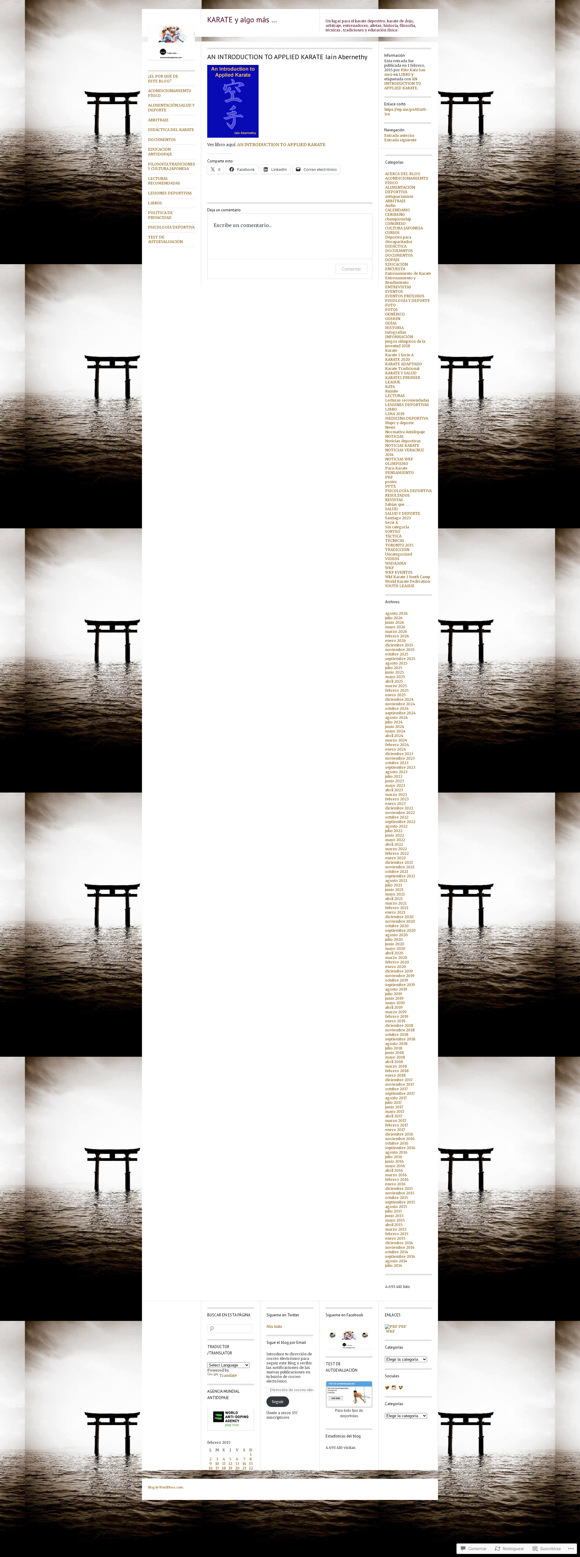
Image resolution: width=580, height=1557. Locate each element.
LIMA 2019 (394, 414)
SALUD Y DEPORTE (402, 513)
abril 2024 (394, 735)
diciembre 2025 (399, 645)
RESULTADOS (397, 495)
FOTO (390, 305)
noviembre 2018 (400, 1030)
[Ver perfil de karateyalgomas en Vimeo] (400, 1387)
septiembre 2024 (400, 713)
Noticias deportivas (403, 441)
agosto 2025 (396, 663)
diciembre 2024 (399, 699)
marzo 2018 (396, 1066)
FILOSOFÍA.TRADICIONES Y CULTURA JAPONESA (171, 166)
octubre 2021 (396, 871)
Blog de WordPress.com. (166, 1487)
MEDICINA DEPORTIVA (406, 418)
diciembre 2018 (399, 1025)
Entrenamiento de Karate (408, 273)
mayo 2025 (395, 676)
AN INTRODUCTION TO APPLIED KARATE (281, 144)
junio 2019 (394, 998)
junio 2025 (394, 672)
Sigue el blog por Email (286, 1342)
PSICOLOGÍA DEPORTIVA (171, 227)
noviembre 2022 (400, 812)
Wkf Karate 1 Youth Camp (407, 577)
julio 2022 (393, 830)
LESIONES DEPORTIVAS (170, 193)
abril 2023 (394, 790)
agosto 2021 (396, 880)
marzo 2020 (396, 957)
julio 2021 (393, 885)
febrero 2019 (396, 1016)
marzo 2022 (396, 849)
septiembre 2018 (400, 1039)
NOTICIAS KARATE (402, 445)
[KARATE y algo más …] (171, 59)
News (390, 427)
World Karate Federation (407, 581)
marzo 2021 (396, 903)
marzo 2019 (396, 1012)
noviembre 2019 (399, 975)
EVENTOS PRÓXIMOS (404, 296)
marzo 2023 (396, 794)
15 (251, 1463)
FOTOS (391, 309)
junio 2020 (394, 944)
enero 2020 (395, 966)
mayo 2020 (395, 948)
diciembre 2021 (399, 862)
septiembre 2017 (400, 1093)
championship (398, 219)
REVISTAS (394, 500)
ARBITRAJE (158, 120)
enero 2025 (395, 695)
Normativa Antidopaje (405, 432)
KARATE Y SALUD (401, 373)
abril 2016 (394, 1170)
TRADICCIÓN (397, 549)
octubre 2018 (396, 1034)
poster (391, 481)
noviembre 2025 (400, 649)
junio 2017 (394, 1107)
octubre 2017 (396, 1089)
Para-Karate (396, 468)
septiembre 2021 (400, 876)
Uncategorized (398, 554)
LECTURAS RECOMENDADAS (164, 181)
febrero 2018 (397, 1070)
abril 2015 (394, 1224)
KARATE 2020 (397, 359)
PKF (389, 477)
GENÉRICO (395, 314)
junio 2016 (394, 1161)
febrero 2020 (397, 962)
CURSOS (392, 232)
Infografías (395, 332)
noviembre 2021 (399, 867)
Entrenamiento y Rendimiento (400, 280)
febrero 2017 (396, 1125)
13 (237, 1463)
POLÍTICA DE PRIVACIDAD (160, 215)
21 (244, 1468)
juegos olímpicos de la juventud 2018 (405, 343)
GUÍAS (391, 323)
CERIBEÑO (395, 214)
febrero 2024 (397, 744)
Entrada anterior (399, 135)
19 (230, 1468)
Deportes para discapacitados (398, 239)
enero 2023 (395, 803)
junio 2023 (394, 781)
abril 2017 (393, 1116)
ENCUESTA (395, 269)
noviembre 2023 (400, 758)
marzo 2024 (396, 740)
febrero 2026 (397, 636)
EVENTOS (394, 291)
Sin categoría (397, 527)
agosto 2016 (396, 1152)
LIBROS (155, 203)
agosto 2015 (396, 1206)
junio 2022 (394, 835)
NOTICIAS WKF (399, 459)
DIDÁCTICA (396, 246)
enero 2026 (395, 640)
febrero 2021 (396, 907)
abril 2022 (394, 844)
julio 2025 (393, 667)
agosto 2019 (396, 989)
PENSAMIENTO (399, 472)
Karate (391, 350)
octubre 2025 (396, 654)
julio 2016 (393, 1157)
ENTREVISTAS (398, 287)
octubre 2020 (397, 926)
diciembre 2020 (399, 917)
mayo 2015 (395, 1220)
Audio (390, 205)
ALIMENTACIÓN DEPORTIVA (400, 189)
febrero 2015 (396, 1234)
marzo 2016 (396, 1175)
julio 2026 (394, 618)
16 (210, 1468)
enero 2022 (395, 858)
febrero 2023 (397, 799)
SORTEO (392, 531)
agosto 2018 (396, 1043)
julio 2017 (393, 1102)
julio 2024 (394, 722)
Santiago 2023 (398, 518)
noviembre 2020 (400, 921)
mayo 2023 (395, 785)
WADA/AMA (395, 563)
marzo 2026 (396, 631)
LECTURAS (395, 395)
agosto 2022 (396, 826)
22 (251, 1468)
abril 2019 (394, 1007)
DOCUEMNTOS (399, 250)
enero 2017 (395, 1129)
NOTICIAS (394, 436)
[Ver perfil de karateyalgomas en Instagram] (394, 1387)
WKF (389, 567)
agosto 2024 (396, 717)
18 (224, 1468)
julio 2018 (393, 1048)
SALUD (391, 509)
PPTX (390, 486)
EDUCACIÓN (396, 264)
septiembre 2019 (400, 984)
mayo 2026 (395, 627)
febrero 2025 (397, 690)
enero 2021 (395, 912)
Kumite (391, 391)
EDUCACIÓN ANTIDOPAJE (160, 151)
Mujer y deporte (399, 423)
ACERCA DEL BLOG (402, 173)
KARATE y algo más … (242, 19)
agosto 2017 (396, 1098)
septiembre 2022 (400, 821)
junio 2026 (394, 622)
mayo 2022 (395, 840)
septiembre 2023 (400, 767)
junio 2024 (394, 726)
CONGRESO (395, 223)
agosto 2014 (396, 1261)
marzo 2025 (396, 686)
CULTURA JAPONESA (404, 228)
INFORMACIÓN (399, 337)
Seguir (278, 1401)
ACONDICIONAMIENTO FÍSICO (169, 93)
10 (217, 1463)
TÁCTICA (393, 536)
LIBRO (405, 74)
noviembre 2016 (400, 1138)
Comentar (351, 268)
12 (230, 1463)
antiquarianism (399, 196)
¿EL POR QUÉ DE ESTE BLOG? (163, 78)
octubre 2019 (396, 980)
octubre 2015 (396, 1197)
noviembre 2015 (399, 1193)
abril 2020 (394, 953)
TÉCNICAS (394, 540)
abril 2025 (394, 681)
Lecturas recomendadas (407, 400)
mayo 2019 (395, 1003)
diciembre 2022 (399, 808)
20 (237, 1468)
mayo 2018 (395, 1057)
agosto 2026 (396, 613)
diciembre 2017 (399, 1080)
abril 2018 (394, 1061)
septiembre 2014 (400, 1256)
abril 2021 (394, 898)
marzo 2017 (395, 1120)
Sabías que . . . (397, 504)
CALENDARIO (397, 210)
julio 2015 (393, 1211)
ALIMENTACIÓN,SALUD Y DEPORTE (171, 107)
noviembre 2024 (400, 704)
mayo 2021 (395, 894)
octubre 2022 (396, 817)
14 (244, 1463)
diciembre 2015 (399, 1188)
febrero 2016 (397, 1179)
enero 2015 (395, 1238)
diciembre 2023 (399, 753)
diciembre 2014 (399, 1243)
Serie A (391, 522)
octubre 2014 (396, 1252)
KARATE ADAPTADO (403, 364)
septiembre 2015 (400, 1202)
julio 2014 (393, 1265)
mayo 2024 (395, 731)
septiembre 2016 (400, 1147)
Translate (228, 1375)
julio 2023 (393, 776)
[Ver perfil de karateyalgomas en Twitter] (387, 1387)
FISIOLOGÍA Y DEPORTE (407, 300)
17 (217, 1468)
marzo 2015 (396, 1229)
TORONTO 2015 (399, 545)
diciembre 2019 (399, 971)
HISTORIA (394, 327)
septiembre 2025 (400, 658)
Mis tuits (274, 1326)
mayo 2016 (395, 1166)
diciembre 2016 (399, 1134)
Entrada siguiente (400, 140)
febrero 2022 (397, 853)
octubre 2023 (396, 763)
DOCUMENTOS (162, 139)
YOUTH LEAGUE (399, 586)
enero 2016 (395, 1184)
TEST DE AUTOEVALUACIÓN (165, 239)
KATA (390, 386)
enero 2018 (395, 1075)
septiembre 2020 (400, 930)
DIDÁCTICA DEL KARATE (171, 129)
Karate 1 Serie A (399, 355)
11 (224, 1463)
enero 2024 (395, 749)
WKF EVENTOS (399, 572)
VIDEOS (392, 558)
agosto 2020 (396, 935)
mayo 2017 (394, 1111)
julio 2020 (394, 939)
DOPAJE (392, 260)
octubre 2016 (396, 1143)
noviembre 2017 (399, 1084)
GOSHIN (392, 318)
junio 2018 (394, 1052)
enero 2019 (395, 1021)
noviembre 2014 (399, 1247)
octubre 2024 (397, 708)
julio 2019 (393, 994)
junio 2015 (394, 1215)
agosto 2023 (396, 772)
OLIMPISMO (396, 463)
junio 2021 (394, 889)
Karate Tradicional (402, 368)
